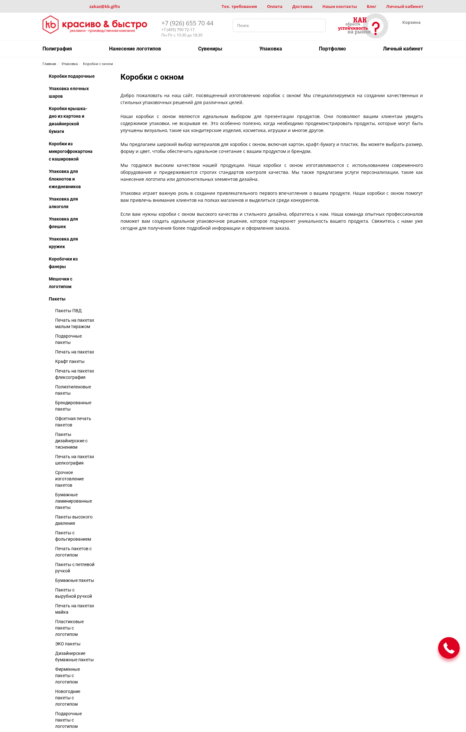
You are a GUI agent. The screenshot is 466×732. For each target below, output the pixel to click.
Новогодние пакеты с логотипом (67, 698)
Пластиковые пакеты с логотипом (69, 628)
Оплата (274, 6)
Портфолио (332, 49)
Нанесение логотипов (135, 49)
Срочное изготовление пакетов (69, 479)
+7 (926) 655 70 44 (187, 23)
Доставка (302, 6)
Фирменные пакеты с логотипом (67, 675)
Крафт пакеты (70, 361)
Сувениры (210, 49)
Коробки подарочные (72, 76)
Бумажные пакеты (74, 580)
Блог (371, 6)
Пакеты (57, 298)
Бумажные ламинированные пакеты (73, 501)
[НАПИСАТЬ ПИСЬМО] (449, 648)
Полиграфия (57, 49)
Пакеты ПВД (68, 310)
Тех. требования (239, 6)
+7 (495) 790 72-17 (178, 29)
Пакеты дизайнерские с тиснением (71, 441)
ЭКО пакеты (68, 643)
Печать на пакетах (74, 351)
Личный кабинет (404, 6)
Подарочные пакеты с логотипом (68, 720)
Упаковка (270, 49)
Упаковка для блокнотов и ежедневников (65, 179)
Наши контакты (339, 6)
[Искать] (319, 25)
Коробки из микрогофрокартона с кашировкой (71, 151)
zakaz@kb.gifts (104, 6)
